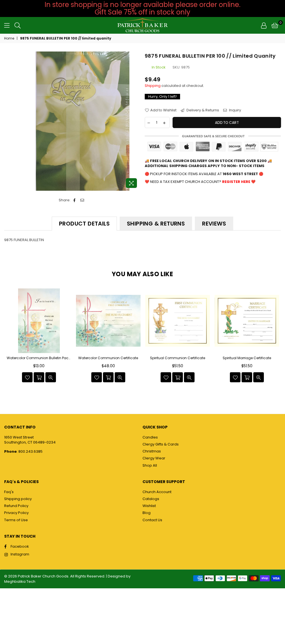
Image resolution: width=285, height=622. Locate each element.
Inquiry (234, 110)
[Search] (17, 25)
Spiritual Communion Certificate (177, 358)
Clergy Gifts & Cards (160, 444)
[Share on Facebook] (75, 200)
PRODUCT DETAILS (84, 223)
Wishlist (149, 505)
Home (9, 38)
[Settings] (264, 25)
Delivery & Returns (202, 110)
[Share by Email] (82, 200)
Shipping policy (18, 498)
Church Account (156, 491)
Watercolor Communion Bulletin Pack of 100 (39, 358)
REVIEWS (214, 223)
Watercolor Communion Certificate (108, 358)
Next (276, 337)
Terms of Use (16, 520)
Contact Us (152, 520)
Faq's (9, 491)
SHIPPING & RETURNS (156, 223)
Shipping (153, 85)
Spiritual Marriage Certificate (247, 358)
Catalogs (150, 498)
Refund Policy (16, 505)
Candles (150, 437)
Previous (9, 337)
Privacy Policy (16, 512)
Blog (146, 512)
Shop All (149, 465)
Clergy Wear (153, 458)
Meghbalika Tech (19, 581)
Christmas (151, 451)
